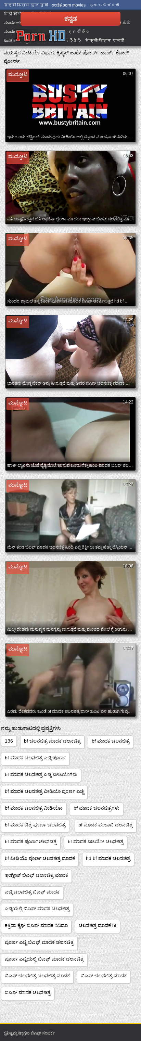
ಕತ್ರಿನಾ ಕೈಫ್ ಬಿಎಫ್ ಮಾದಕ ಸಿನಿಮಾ (36, 925)
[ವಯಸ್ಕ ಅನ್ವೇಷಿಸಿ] (41, 36)
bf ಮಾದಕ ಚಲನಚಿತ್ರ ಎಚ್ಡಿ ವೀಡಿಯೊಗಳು (41, 774)
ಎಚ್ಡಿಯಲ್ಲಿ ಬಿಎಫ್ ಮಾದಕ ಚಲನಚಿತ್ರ (37, 908)
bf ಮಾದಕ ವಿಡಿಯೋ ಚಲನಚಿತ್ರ (96, 841)
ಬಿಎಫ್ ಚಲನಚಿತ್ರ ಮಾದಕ (104, 975)
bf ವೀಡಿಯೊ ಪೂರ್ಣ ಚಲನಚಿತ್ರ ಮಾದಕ (40, 858)
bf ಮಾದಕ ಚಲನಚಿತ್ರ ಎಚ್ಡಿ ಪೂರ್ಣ (35, 757)
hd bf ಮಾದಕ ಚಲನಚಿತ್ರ (108, 858)
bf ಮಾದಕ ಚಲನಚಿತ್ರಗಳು (96, 808)
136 (9, 741)
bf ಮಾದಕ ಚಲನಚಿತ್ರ (110, 741)
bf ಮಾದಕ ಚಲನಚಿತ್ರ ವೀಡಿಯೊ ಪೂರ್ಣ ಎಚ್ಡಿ (44, 791)
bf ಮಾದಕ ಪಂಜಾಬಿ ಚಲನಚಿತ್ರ (105, 824)
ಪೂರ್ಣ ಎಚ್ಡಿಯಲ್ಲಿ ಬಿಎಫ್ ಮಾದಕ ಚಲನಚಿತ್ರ (44, 959)
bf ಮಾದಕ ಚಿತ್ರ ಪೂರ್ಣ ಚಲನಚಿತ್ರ (35, 824)
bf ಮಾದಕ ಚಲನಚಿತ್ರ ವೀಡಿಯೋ (34, 808)
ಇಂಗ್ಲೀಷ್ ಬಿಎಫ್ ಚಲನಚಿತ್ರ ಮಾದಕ (36, 875)
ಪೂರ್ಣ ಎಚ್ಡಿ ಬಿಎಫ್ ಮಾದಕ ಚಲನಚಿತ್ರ (39, 942)
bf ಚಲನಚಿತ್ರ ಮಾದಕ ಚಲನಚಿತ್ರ (52, 741)
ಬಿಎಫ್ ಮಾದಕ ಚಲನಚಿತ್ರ (28, 992)
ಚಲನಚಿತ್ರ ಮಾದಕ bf (97, 925)
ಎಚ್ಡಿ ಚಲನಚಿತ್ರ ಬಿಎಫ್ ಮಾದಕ (32, 892)
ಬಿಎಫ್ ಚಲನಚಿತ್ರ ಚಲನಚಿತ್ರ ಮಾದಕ (37, 975)
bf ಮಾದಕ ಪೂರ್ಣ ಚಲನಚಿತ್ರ (31, 841)
